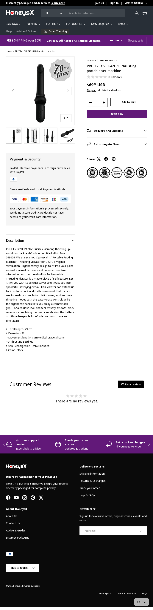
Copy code (137, 40)
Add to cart (129, 102)
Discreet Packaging (17, 537)
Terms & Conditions (126, 593)
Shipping (91, 90)
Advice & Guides (26, 31)
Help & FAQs (87, 495)
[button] (145, 13)
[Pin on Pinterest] (113, 159)
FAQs (144, 593)
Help (9, 31)
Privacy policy (105, 593)
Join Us (99, 3)
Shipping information (92, 473)
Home (9, 51)
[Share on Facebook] (106, 159)
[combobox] (83, 13)
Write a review (131, 384)
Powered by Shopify (31, 585)
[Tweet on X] (98, 159)
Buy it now (116, 113)
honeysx (91, 60)
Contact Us (13, 523)
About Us (11, 516)
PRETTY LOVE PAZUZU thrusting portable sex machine (36, 51)
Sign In (114, 3)
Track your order (89, 488)
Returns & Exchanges (92, 480)
